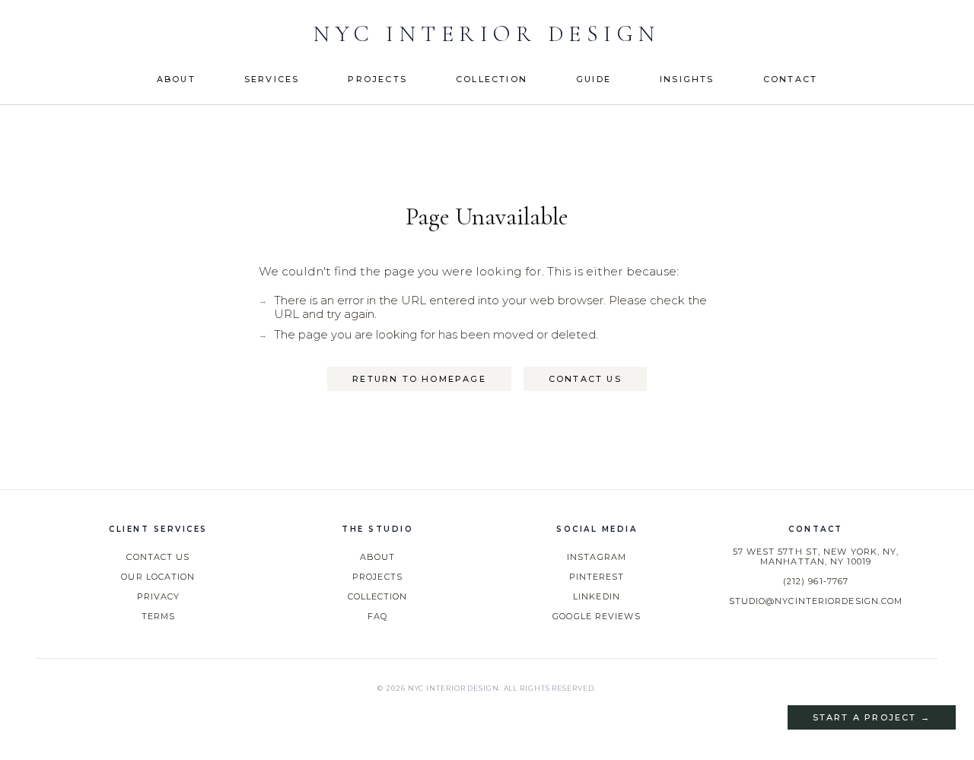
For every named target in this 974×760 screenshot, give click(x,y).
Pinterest (597, 577)
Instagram (596, 557)
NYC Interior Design (487, 34)
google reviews (596, 617)
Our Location (158, 577)
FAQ (377, 617)
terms (159, 617)
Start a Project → (872, 717)
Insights (687, 79)
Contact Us (585, 379)
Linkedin (596, 597)
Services (272, 79)
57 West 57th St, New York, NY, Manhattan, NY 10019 (816, 557)
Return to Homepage (419, 379)
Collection (491, 79)
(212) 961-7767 (815, 582)
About (176, 79)
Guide (593, 79)
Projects (377, 79)
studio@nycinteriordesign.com (816, 601)
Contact (790, 79)
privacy (158, 597)
